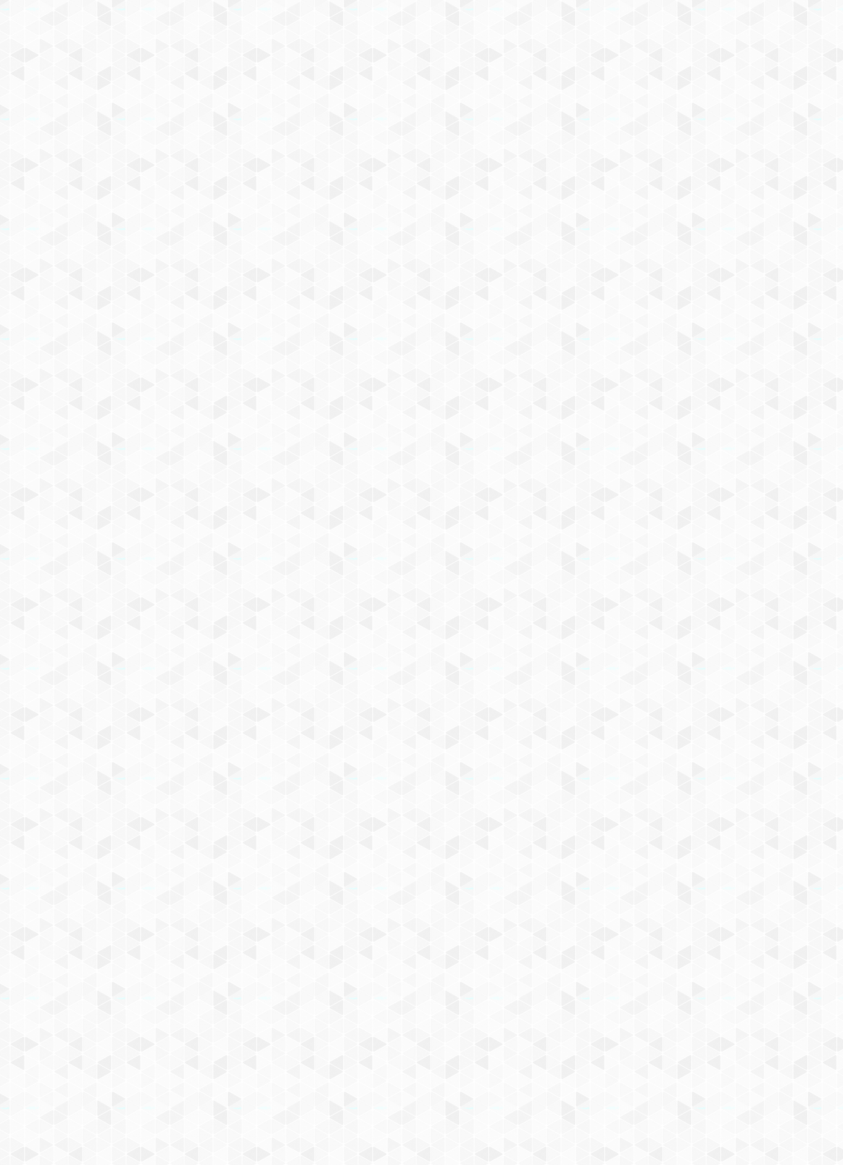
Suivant (688, 928)
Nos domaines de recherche (290, 26)
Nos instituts (443, 26)
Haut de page (681, 968)
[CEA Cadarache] (254, 110)
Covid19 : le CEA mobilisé (664, 146)
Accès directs (612, 26)
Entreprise (611, 161)
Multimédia (304, 235)
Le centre (243, 161)
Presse (664, 161)
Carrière (553, 161)
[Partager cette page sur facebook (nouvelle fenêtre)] (487, 302)
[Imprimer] (305, 296)
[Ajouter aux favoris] (368, 296)
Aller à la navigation (608, 63)
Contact (189, 183)
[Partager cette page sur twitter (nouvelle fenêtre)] (361, 328)
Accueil (182, 213)
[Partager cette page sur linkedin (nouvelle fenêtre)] (518, 328)
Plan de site (375, 1032)
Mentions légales (165, 1032)
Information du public (389, 161)
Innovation (384, 26)
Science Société (485, 161)
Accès (145, 183)
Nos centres (505, 26)
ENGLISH (695, 26)
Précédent (316, 928)
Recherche (303, 161)
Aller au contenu (543, 63)
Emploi (557, 26)
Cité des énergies (568, 146)
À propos (199, 26)
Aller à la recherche (679, 63)
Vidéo (343, 235)
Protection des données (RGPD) (276, 1032)
